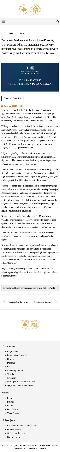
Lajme (21, 33)
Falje (9, 366)
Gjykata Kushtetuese (16, 433)
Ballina (10, 33)
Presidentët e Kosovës (17, 355)
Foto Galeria (12, 409)
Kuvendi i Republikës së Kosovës (22, 425)
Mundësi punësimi (15, 370)
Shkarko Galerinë (12, 98)
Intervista (11, 405)
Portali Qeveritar (14, 429)
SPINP (43, 448)
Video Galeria (13, 413)
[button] (57, 21)
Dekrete (10, 359)
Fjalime (10, 402)
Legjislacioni (12, 351)
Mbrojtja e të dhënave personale (21, 381)
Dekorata (11, 363)
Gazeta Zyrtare (13, 437)
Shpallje (10, 374)
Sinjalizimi (11, 378)
